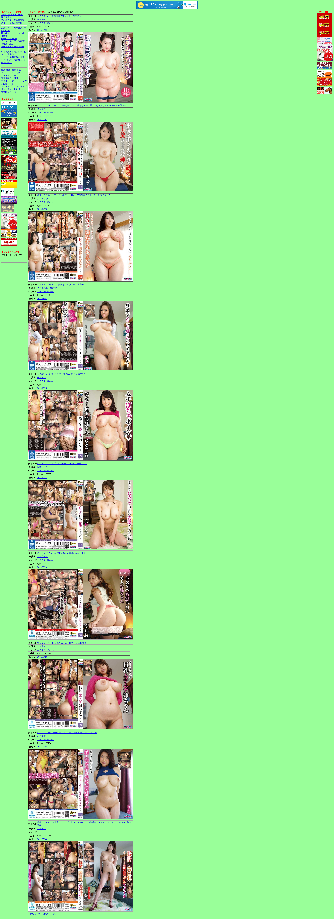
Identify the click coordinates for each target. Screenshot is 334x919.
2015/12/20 (42, 209)
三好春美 (41, 646)
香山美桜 (41, 829)
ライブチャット (8, 89)
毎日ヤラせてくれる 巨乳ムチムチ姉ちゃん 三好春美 (61, 643)
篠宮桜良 (41, 19)
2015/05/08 (42, 839)
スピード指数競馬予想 (11, 23)
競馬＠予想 (6, 17)
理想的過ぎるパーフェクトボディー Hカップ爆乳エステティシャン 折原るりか (74, 195)
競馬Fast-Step (7, 63)
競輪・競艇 (11, 70)
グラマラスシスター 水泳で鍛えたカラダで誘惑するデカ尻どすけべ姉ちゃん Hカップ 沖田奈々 (81, 105)
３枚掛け (5, 36)
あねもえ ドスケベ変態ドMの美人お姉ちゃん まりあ (61, 553)
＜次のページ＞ (49, 914)
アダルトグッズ (8, 86)
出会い (19, 89)
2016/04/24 (42, 30)
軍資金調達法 (7, 78)
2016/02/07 (42, 119)
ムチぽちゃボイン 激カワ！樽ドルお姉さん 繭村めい (61, 374)
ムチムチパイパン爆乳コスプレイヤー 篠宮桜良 (59, 16)
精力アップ (21, 86)
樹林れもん (42, 467)
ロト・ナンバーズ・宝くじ (13, 75)
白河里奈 (41, 736)
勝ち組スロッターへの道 (12, 33)
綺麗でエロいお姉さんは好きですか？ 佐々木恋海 (60, 284)
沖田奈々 (41, 109)
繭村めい (41, 377)
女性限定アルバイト (10, 92)
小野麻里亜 (42, 556)
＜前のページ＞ (35, 914)
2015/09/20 (42, 567)
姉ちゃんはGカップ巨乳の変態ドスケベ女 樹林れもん (62, 463)
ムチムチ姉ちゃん (45, 23)
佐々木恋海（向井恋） (47, 288)
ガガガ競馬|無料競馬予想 (13, 57)
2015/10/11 (42, 478)
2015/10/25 (42, 388)
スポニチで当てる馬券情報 (13, 20)
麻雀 (19, 70)
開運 (16, 78)
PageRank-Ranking (9, 39)
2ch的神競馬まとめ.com (12, 14)
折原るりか (42, 198)
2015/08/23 (42, 657)
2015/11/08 (42, 298)
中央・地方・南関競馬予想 (13, 60)
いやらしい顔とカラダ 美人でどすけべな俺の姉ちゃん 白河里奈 (67, 732)
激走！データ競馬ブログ (12, 46)
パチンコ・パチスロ (10, 73)
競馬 (3, 70)
